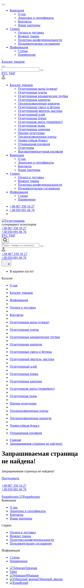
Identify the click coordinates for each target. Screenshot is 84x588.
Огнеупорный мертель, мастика (40, 111)
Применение (27, 54)
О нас (22, 14)
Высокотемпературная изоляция (40, 151)
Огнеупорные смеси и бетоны (39, 107)
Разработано (11, 496)
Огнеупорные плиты (32, 92)
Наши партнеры (29, 25)
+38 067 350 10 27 (22, 206)
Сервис (15, 29)
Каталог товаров (13, 61)
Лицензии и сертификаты (36, 17)
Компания (17, 10)
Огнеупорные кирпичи (34, 99)
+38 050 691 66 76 (22, 210)
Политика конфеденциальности (40, 40)
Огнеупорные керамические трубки (43, 96)
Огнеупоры (26, 147)
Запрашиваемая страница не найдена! (36, 443)
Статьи (23, 51)
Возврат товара (28, 36)
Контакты (25, 21)
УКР (12, 73)
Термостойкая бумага (33, 140)
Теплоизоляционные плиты (37, 136)
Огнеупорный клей (31, 114)
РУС (5, 73)
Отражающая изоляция (34, 144)
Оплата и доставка (31, 32)
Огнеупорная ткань (31, 125)
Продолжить (10, 478)
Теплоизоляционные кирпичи (39, 103)
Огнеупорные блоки (32, 118)
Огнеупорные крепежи (34, 129)
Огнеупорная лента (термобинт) (40, 122)
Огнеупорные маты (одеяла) (37, 88)
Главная (15, 440)
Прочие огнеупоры (31, 133)
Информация (19, 47)
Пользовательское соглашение (39, 43)
